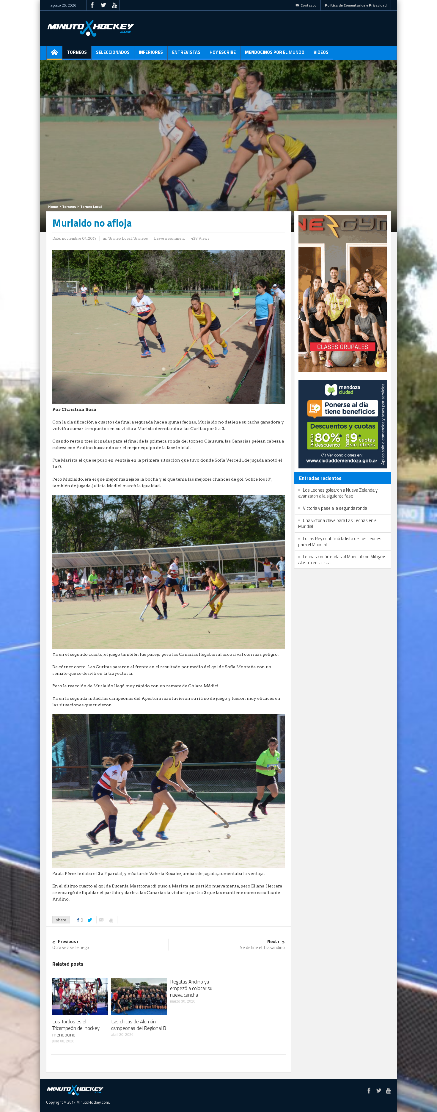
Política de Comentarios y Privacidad (355, 5)
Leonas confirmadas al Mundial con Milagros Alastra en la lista (342, 559)
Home (53, 206)
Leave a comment (169, 238)
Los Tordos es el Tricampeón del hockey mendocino (76, 1028)
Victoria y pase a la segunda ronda (335, 508)
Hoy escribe (223, 52)
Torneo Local (91, 206)
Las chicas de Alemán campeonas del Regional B (138, 1025)
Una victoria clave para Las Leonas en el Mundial (338, 523)
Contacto (308, 5)
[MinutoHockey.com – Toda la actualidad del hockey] (90, 28)
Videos (321, 52)
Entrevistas (186, 52)
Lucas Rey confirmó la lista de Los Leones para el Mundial (339, 541)
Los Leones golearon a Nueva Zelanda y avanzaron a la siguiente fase (338, 493)
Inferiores (151, 52)
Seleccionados (113, 52)
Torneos (77, 52)
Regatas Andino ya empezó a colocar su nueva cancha (191, 988)
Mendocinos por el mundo (274, 52)
